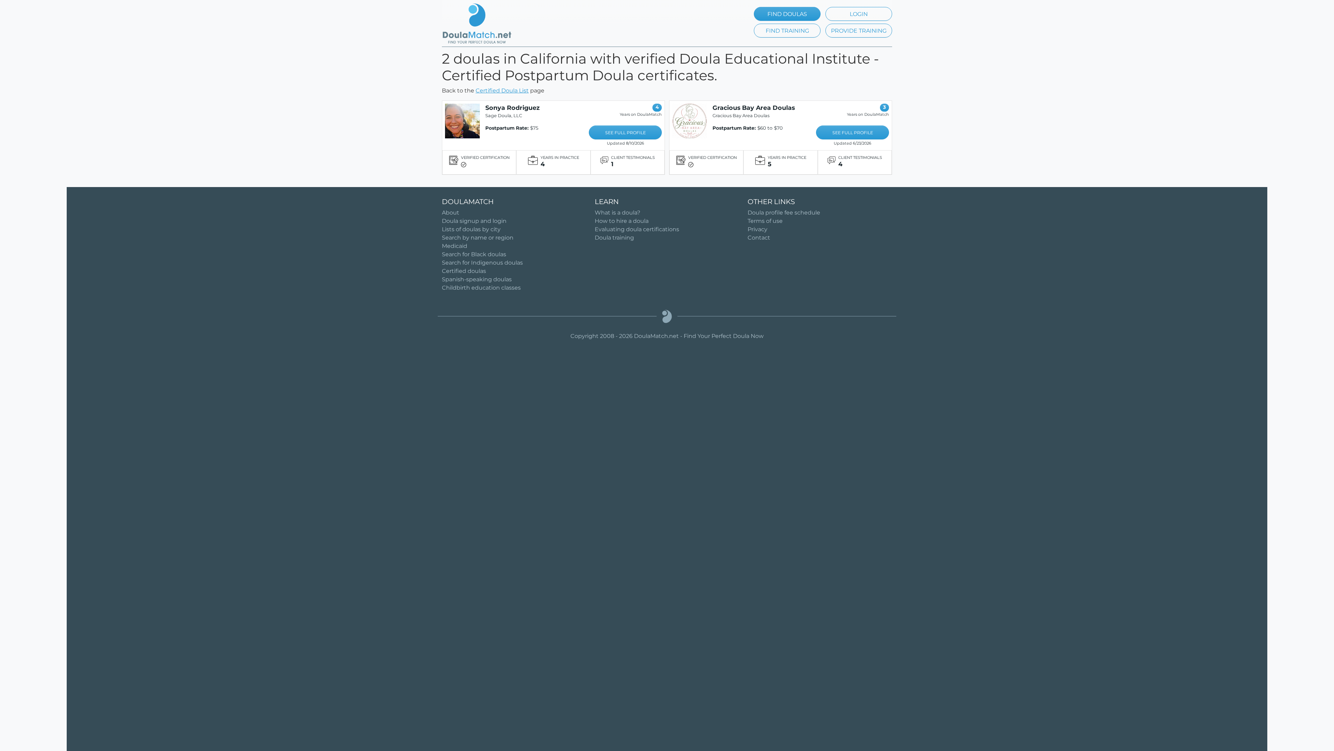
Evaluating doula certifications (637, 229)
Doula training (614, 237)
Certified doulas (464, 271)
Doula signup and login (474, 221)
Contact (759, 237)
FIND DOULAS (787, 14)
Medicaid (454, 246)
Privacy (757, 229)
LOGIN (859, 14)
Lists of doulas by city (471, 229)
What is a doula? (617, 212)
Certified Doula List (502, 90)
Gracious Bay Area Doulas (754, 107)
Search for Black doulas (474, 254)
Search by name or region (477, 237)
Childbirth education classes (481, 287)
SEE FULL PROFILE (625, 132)
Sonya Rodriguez (512, 107)
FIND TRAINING (787, 30)
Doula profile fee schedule (784, 212)
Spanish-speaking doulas (477, 279)
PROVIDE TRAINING (859, 30)
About (450, 212)
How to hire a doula (622, 221)
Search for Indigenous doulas (482, 262)
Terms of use (765, 221)
